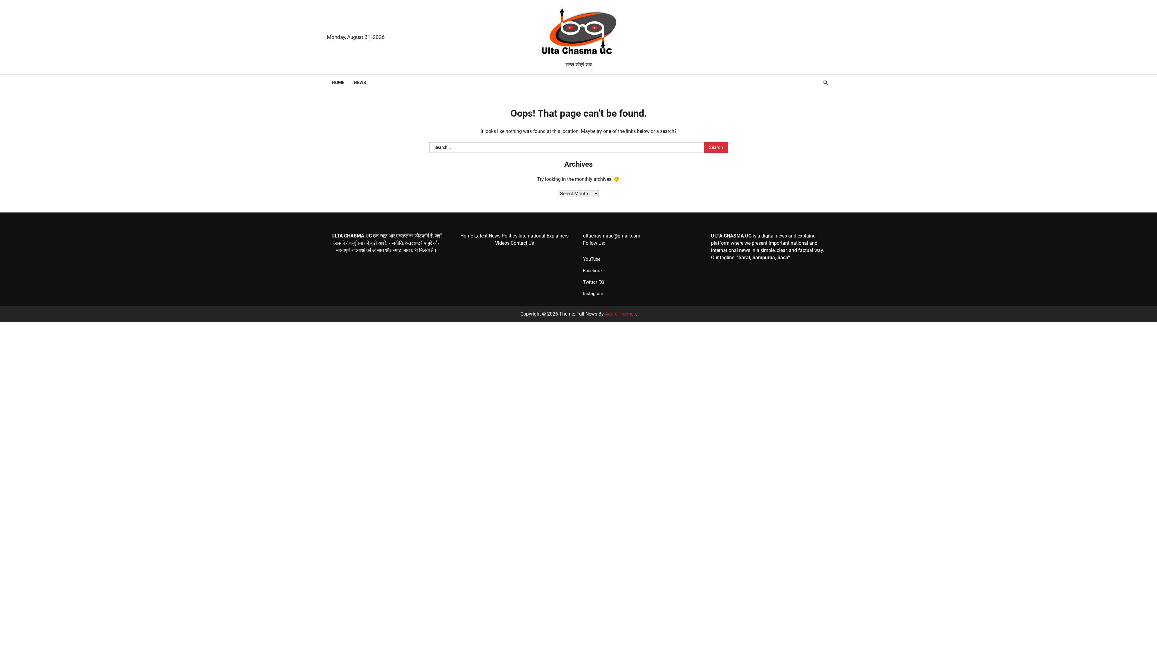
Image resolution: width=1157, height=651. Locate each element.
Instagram (593, 293)
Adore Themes (620, 314)
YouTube (591, 259)
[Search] (825, 82)
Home (338, 82)
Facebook (593, 270)
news (360, 82)
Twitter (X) (593, 282)
